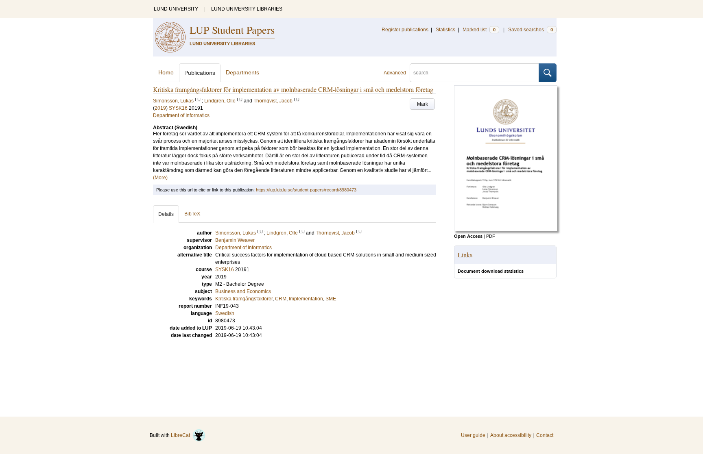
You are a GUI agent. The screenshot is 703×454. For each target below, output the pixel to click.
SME (330, 299)
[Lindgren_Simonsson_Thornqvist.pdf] (505, 229)
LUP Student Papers (232, 30)
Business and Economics (243, 291)
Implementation (306, 299)
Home (166, 72)
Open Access (468, 236)
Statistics (445, 30)
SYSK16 (178, 108)
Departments (242, 72)
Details (166, 214)
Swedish (224, 313)
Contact (544, 435)
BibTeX (192, 214)
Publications (199, 73)
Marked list (479, 30)
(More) (160, 177)
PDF (490, 236)
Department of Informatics (181, 115)
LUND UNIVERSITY (176, 9)
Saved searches (530, 30)
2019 (160, 108)
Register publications (405, 30)
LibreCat (181, 435)
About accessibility (510, 435)
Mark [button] (422, 104)
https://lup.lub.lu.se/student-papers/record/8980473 (306, 189)
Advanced (395, 73)
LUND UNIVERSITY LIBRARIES (246, 9)
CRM (280, 299)
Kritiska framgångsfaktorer (244, 299)
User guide (473, 435)
